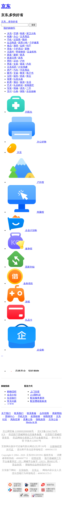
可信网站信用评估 (15, 484)
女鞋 (9, 76)
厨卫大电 (31, 33)
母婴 (9, 79)
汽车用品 (24, 70)
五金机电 (31, 51)
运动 (15, 61)
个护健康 (34, 42)
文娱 (15, 73)
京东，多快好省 (9, 21)
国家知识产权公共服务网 (37, 495)
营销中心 (10, 416)
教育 (22, 73)
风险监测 (15, 419)
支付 (9, 91)
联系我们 (18, 413)
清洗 (22, 88)
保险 (22, 91)
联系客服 (31, 413)
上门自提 (35, 391)
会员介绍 (11, 395)
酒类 (15, 45)
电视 (22, 33)
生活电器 (11, 42)
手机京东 (22, 416)
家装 (9, 55)
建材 (15, 55)
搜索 (32, 25)
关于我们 (6, 413)
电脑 (9, 36)
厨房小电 (23, 42)
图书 (9, 73)
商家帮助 (57, 413)
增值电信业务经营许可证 (38, 464)
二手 (28, 88)
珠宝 (28, 76)
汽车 (15, 70)
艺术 (9, 85)
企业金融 (31, 91)
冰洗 (9, 33)
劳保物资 (20, 51)
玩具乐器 (18, 79)
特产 (28, 45)
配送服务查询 (37, 398)
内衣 (28, 64)
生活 (28, 82)
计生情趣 (23, 67)
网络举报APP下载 (31, 490)
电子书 (29, 73)
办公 (15, 36)
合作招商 (44, 413)
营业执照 (17, 464)
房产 (9, 70)
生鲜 (22, 45)
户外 (22, 61)
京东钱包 (24, 470)
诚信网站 (48, 484)
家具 (22, 55)
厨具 (20, 58)
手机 (9, 39)
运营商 (17, 39)
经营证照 (36, 458)
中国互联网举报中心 (15, 490)
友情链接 (35, 416)
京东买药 (11, 67)
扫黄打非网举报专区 (48, 490)
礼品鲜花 (18, 85)
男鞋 (9, 61)
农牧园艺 (29, 85)
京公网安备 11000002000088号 (18, 431)
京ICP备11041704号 (47, 431)
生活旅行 (11, 398)
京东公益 (53, 419)
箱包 (15, 76)
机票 (9, 82)
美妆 (9, 48)
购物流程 (11, 391)
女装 (15, 64)
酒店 (15, 82)
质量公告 (28, 419)
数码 (24, 39)
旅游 (22, 82)
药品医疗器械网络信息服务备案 (25, 434)
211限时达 (35, 395)
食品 (9, 45)
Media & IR (31, 422)
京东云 (35, 470)
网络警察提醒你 (31, 484)
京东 (6, 6)
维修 (15, 88)
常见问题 (11, 401)
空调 (15, 33)
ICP (3, 434)
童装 (22, 64)
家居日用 (11, 58)
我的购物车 (9, 28)
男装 (9, 64)
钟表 (22, 76)
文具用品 (24, 36)
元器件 (10, 51)
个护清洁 (18, 48)
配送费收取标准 (38, 401)
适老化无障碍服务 (24, 495)
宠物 (27, 48)
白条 (15, 91)
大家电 (10, 404)
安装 (9, 88)
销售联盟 (48, 416)
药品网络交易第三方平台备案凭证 (30, 437)
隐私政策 (40, 419)
